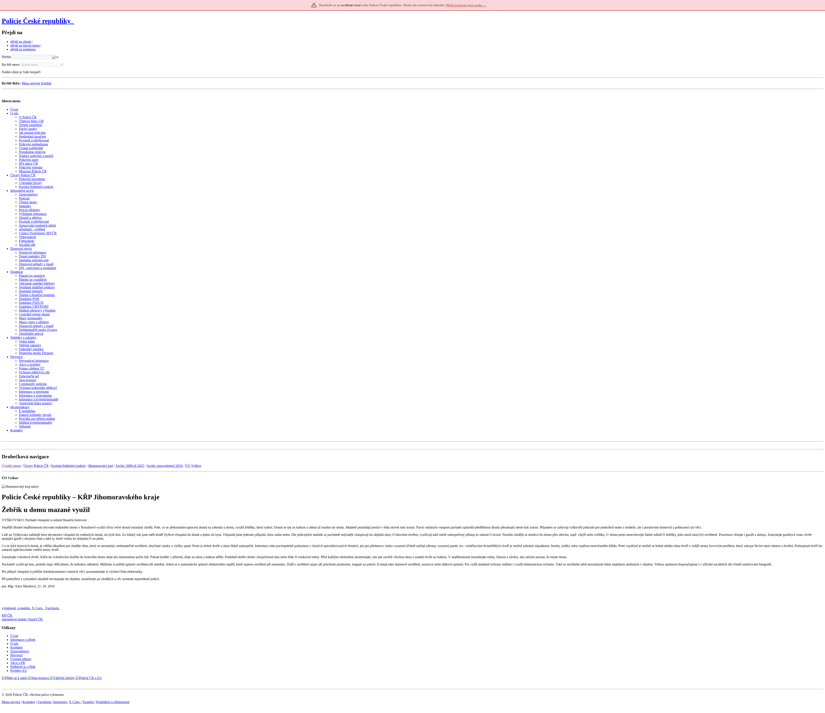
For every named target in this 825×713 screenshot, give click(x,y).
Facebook (53, 608)
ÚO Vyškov (193, 466)
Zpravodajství (19, 651)
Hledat (6, 57)
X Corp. (38, 608)
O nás (14, 643)
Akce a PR (17, 663)
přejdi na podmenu (23, 49)
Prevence (16, 655)
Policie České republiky (36, 21)
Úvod (14, 636)
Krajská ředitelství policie (68, 466)
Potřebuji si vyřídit (22, 667)
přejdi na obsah (20, 41)
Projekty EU (18, 670)
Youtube (88, 702)
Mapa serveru (31, 83)
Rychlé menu (11, 64)
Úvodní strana (11, 466)
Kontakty (16, 647)
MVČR (7, 615)
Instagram (60, 702)
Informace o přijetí (22, 639)
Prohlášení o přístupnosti (112, 702)
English (46, 83)
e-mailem (24, 608)
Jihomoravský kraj (100, 466)
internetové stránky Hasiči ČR (22, 619)
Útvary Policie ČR (36, 466)
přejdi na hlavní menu (25, 45)
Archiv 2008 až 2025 (129, 466)
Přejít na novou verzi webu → (466, 5)
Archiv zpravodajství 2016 (165, 466)
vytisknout (9, 608)
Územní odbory (21, 659)
